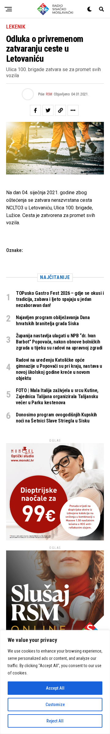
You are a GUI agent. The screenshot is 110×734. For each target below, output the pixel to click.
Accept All (55, 688)
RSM (49, 94)
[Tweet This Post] (47, 110)
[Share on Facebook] (35, 110)
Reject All (55, 720)
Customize (55, 704)
